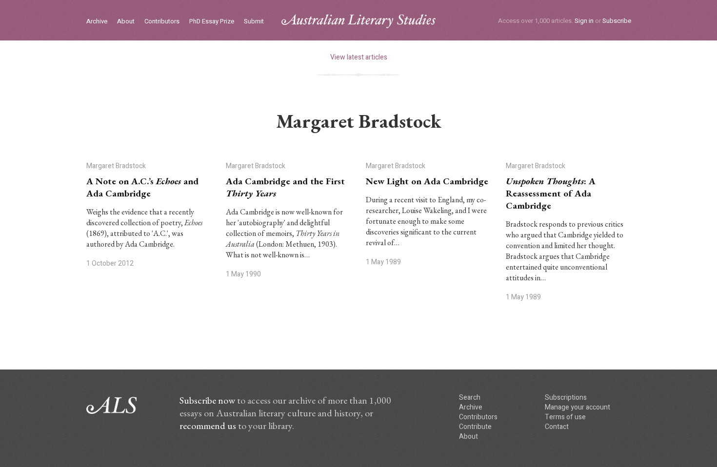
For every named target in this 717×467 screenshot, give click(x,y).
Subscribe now (207, 400)
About (126, 22)
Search (469, 397)
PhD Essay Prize (211, 22)
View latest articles (358, 57)
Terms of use (565, 417)
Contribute (475, 427)
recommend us (207, 425)
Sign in (584, 20)
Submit (254, 22)
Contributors (161, 22)
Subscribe (616, 20)
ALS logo (358, 21)
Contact (557, 427)
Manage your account (577, 407)
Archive (96, 22)
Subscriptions (566, 397)
